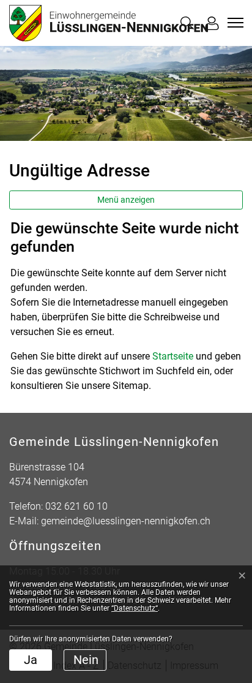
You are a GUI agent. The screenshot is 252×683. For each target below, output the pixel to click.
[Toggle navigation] (233, 23)
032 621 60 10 (76, 506)
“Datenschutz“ (134, 608)
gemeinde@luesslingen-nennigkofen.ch (125, 521)
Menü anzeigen (126, 200)
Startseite (172, 356)
